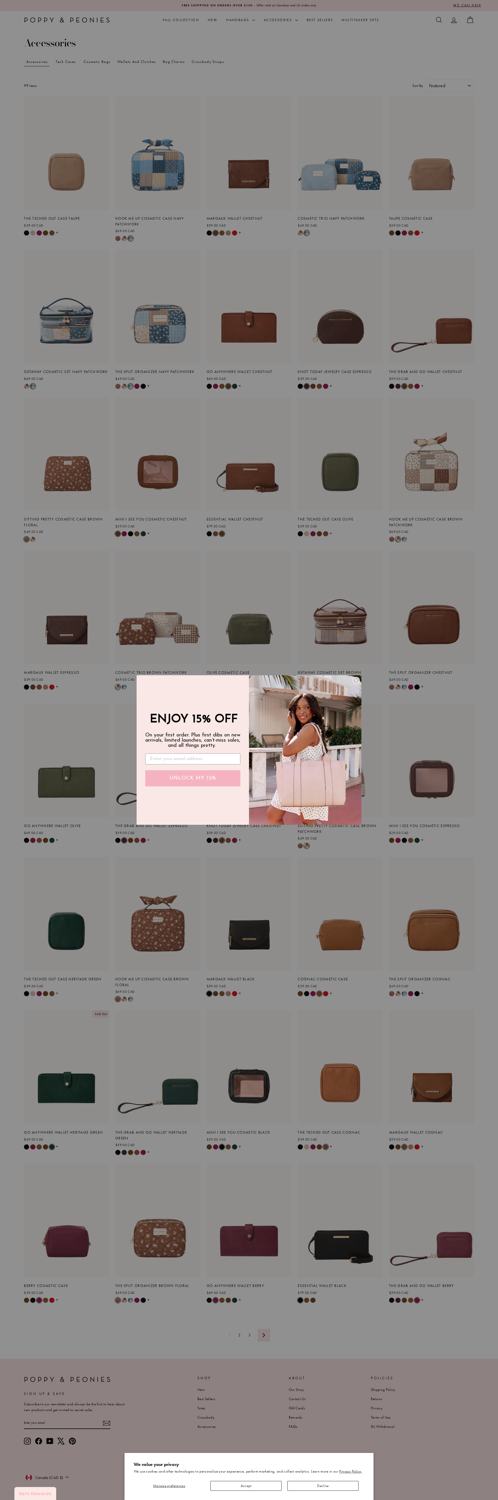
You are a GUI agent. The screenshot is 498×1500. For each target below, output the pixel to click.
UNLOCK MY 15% (192, 778)
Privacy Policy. (350, 1471)
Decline (323, 1485)
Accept (246, 1485)
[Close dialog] (356, 680)
